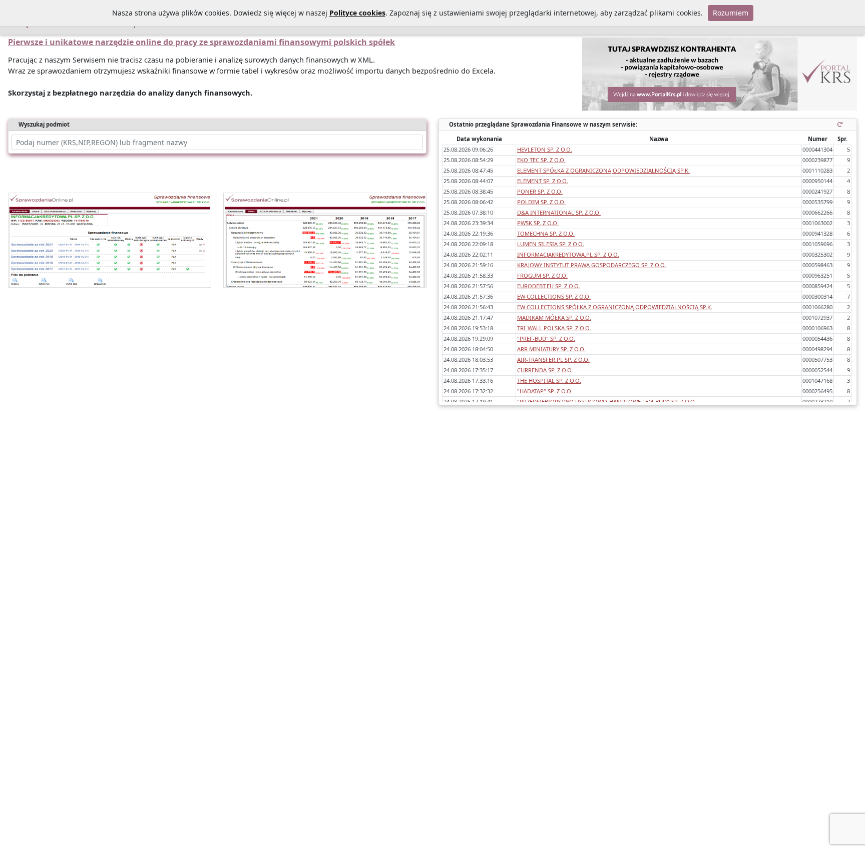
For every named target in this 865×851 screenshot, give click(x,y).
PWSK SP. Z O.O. (538, 223)
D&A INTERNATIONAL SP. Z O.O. (559, 212)
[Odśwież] (841, 124)
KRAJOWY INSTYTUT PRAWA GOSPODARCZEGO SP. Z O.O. (591, 265)
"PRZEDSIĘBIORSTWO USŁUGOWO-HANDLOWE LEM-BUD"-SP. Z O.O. (606, 401)
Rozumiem (730, 13)
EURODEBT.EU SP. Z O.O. (548, 286)
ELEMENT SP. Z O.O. (542, 181)
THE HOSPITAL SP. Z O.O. (549, 380)
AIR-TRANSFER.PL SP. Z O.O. (553, 359)
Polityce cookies (357, 13)
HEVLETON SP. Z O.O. (544, 149)
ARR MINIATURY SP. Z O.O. (551, 349)
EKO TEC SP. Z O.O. (541, 160)
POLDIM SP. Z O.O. (541, 202)
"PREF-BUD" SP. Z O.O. (546, 338)
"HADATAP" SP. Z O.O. (545, 391)
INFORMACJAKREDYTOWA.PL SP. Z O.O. (568, 254)
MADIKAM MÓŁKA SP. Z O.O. (554, 317)
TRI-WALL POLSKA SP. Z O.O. (554, 328)
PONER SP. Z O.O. (540, 191)
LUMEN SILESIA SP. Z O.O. (550, 244)
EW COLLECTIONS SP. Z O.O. (554, 296)
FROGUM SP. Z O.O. (542, 275)
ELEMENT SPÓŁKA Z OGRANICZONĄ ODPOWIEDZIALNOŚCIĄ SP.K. (603, 170)
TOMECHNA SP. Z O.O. (546, 233)
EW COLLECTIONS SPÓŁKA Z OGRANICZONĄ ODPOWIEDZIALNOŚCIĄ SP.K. (614, 307)
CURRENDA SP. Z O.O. (545, 370)
